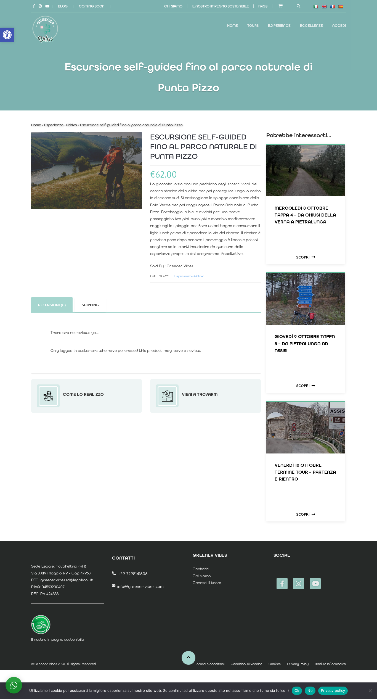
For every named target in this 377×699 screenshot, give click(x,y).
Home (232, 25)
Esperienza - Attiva (60, 125)
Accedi (339, 25)
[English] (324, 6)
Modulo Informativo (330, 664)
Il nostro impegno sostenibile (220, 6)
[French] (332, 6)
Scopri (303, 257)
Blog (63, 6)
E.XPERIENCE (279, 25)
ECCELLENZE (311, 25)
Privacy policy (333, 690)
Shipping (90, 305)
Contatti (201, 569)
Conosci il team (207, 583)
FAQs (262, 6)
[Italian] (315, 6)
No (310, 690)
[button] (7, 35)
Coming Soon (92, 6)
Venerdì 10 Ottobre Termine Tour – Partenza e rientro (305, 472)
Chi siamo (173, 6)
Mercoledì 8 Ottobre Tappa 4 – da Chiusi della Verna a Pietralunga (305, 215)
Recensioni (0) (52, 305)
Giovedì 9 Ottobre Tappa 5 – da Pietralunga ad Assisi (305, 343)
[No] (370, 690)
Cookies (275, 664)
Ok (296, 690)
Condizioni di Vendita (246, 664)
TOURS (253, 25)
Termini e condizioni (209, 664)
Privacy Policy (298, 664)
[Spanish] (340, 6)
